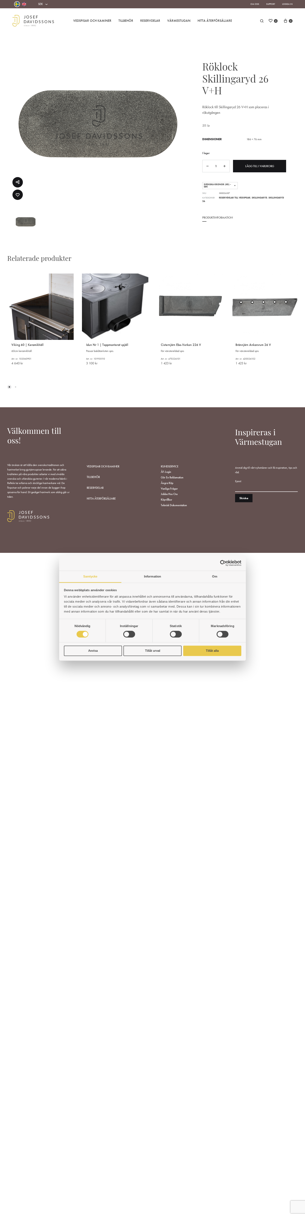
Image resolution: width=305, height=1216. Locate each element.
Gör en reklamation (172, 477)
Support (270, 3)
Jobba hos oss (169, 494)
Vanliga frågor (169, 488)
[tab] (217, 220)
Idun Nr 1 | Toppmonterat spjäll (107, 345)
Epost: (238, 481)
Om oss (254, 3)
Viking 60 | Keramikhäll (27, 345)
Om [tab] (214, 576)
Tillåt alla (212, 650)
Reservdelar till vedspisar (234, 197)
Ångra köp (167, 483)
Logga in (287, 3)
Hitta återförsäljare (101, 498)
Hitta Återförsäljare (215, 20)
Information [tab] (152, 576)
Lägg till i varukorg (259, 166)
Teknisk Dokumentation (174, 505)
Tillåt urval (152, 650)
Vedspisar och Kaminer (92, 20)
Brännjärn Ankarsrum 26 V (253, 345)
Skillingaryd (259, 197)
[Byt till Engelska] (24, 4)
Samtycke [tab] (90, 576)
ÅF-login (166, 472)
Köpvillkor (166, 499)
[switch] (129, 634)
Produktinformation (217, 217)
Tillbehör (125, 20)
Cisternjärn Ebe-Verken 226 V (181, 345)
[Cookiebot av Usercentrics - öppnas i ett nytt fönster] (223, 563)
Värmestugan (178, 20)
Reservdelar (150, 20)
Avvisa (93, 650)
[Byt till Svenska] (17, 4)
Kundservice (169, 466)
